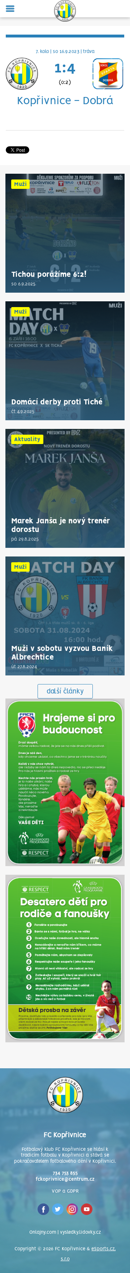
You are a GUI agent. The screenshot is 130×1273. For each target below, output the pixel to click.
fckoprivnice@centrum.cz (65, 1179)
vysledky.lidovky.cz (80, 1232)
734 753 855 (65, 1173)
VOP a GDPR (65, 1191)
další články (65, 691)
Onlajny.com (42, 1232)
